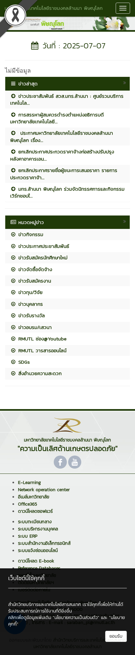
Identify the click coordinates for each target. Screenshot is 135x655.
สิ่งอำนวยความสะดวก (39, 373)
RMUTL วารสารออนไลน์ (41, 350)
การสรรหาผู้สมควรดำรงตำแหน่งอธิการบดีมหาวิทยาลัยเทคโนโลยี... (57, 118)
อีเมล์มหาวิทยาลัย (33, 496)
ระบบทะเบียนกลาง (35, 521)
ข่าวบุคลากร (29, 304)
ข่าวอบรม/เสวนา (34, 327)
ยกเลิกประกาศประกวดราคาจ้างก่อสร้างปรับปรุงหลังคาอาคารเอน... (62, 155)
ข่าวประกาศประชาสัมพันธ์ (42, 246)
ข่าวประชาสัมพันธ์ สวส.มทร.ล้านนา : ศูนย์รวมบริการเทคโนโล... (67, 99)
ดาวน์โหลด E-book (36, 561)
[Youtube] (74, 462)
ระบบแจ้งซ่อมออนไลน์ (38, 550)
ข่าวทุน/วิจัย (29, 292)
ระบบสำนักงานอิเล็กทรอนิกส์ (44, 543)
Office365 (27, 504)
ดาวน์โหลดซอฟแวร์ (35, 511)
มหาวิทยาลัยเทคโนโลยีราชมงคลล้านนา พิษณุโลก (54, 8)
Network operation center (44, 489)
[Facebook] (60, 462)
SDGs (23, 362)
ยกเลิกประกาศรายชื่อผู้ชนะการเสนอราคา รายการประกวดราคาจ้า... (63, 173)
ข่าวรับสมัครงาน (33, 280)
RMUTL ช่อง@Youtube (41, 338)
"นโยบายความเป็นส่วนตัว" (76, 617)
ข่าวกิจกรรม (29, 234)
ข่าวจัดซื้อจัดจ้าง (34, 269)
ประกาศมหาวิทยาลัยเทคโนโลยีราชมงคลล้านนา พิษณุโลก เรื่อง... (61, 136)
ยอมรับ (116, 636)
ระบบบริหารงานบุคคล (38, 529)
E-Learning (29, 482)
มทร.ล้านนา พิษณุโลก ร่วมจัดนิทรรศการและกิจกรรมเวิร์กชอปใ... (67, 192)
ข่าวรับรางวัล (30, 315)
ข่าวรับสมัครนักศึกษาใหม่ (42, 257)
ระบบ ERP (27, 536)
